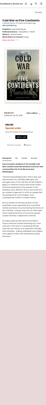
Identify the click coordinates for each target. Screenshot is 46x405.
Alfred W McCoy (9, 25)
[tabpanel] (23, 204)
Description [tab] (7, 158)
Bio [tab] (16, 158)
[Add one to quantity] (13, 137)
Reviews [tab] (34, 158)
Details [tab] (24, 158)
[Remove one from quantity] (6, 137)
